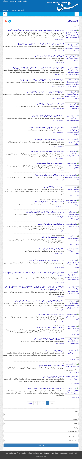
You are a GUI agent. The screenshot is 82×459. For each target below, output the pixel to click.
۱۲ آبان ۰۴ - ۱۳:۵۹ (59, 296)
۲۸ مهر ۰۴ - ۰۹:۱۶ (74, 360)
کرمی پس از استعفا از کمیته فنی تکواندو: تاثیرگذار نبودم (46, 260)
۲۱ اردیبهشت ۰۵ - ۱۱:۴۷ (58, 109)
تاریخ (76, 411)
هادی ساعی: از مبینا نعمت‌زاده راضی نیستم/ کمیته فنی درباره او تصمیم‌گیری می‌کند (38, 67)
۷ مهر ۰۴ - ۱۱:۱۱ (75, 383)
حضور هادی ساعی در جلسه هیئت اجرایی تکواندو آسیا (47, 151)
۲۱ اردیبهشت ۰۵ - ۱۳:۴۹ (58, 99)
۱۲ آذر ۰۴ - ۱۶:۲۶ (60, 231)
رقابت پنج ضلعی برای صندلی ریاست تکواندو (50, 163)
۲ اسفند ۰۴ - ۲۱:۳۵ (59, 146)
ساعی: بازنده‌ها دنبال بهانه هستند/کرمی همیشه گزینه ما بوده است (43, 91)
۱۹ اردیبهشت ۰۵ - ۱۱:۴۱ (58, 132)
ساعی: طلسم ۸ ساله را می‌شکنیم (54, 350)
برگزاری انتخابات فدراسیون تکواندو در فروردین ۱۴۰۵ (52, 199)
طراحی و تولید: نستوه (41, 456)
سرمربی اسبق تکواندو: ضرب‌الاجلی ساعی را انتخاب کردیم (46, 388)
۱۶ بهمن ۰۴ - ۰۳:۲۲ (59, 158)
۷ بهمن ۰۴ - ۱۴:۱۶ (60, 180)
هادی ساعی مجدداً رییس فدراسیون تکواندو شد (49, 103)
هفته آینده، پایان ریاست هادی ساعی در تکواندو (49, 201)
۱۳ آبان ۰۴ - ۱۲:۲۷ (59, 282)
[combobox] (41, 414)
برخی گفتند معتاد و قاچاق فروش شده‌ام (51, 365)
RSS (24, 1)
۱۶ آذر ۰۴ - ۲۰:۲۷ (60, 217)
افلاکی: (62, 363)
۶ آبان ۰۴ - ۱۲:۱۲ (75, 334)
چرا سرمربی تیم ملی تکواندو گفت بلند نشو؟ (50, 327)
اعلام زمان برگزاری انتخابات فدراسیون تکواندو (49, 139)
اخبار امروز (41, 445)
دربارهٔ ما (5, 1)
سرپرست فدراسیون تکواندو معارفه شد (52, 187)
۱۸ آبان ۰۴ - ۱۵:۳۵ (59, 267)
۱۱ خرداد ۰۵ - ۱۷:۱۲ (59, 63)
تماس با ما (12, 1)
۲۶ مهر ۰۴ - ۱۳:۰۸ (74, 372)
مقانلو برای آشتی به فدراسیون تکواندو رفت (51, 248)
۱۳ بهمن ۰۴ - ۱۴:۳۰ (59, 170)
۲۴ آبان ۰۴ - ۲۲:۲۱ (74, 244)
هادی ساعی (72, 21)
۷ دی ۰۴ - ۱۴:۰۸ (60, 206)
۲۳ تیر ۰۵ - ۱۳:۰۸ (59, 51)
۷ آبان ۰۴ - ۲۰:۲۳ (59, 321)
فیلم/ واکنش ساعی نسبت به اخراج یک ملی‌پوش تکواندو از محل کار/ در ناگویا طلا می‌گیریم (36, 30)
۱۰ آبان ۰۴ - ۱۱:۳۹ (60, 310)
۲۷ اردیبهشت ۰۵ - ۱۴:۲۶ (58, 87)
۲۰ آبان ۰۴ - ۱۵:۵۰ (59, 253)
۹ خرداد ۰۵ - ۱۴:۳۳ (59, 74)
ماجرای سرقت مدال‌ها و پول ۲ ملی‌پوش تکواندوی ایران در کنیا (45, 212)
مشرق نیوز (63, 5)
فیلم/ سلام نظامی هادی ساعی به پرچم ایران (50, 314)
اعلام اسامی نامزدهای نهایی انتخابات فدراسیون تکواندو (46, 127)
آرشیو (19, 1)
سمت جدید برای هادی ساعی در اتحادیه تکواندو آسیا (48, 115)
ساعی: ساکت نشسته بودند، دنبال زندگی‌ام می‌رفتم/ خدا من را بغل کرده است (40, 79)
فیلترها (76, 428)
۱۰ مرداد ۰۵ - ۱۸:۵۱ (59, 39)
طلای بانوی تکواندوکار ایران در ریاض (53, 237)
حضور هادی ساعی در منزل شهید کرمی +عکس (49, 55)
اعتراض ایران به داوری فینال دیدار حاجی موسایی (49, 338)
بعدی (30, 403)
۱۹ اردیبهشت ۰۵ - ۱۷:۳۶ (58, 120)
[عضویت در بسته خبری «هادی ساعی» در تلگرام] (9, 21)
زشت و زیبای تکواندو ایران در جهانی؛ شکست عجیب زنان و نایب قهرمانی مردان (39, 301)
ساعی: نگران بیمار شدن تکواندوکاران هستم (50, 224)
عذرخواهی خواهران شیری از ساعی (53, 376)
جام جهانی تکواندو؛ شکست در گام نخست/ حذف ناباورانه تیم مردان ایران (41, 43)
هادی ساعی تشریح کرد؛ (58, 325)
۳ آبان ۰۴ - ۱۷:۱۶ (60, 344)
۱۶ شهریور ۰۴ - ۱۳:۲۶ (73, 397)
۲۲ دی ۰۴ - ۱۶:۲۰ (74, 196)
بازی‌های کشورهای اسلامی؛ (57, 235)
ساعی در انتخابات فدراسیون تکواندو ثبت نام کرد (49, 175)
